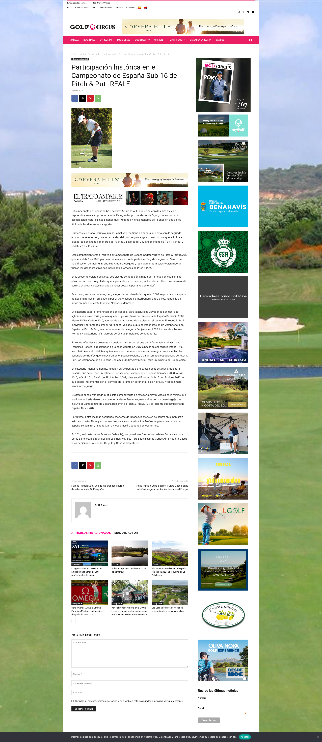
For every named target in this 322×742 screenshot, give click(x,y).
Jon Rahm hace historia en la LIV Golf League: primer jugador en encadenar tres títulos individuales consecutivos (130, 611)
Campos (116, 564)
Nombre (202, 697)
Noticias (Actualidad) (89, 54)
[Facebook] (234, 12)
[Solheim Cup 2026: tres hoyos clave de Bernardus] (130, 553)
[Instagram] (239, 12)
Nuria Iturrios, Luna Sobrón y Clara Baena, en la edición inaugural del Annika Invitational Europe (162, 487)
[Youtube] (253, 12)
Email (222, 708)
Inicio (73, 54)
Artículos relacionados (91, 532)
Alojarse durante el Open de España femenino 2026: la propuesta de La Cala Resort (169, 571)
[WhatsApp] (98, 98)
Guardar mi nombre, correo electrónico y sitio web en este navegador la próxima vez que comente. (129, 701)
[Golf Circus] (92, 27)
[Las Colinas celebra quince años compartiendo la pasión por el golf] (170, 592)
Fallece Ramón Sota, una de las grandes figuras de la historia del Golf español (97, 487)
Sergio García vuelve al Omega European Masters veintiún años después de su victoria (86, 611)
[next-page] (79, 621)
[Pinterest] (90, 98)
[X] (244, 12)
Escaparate (77, 564)
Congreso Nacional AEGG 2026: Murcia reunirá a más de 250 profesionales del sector (86, 571)
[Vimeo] (248, 12)
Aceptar (245, 736)
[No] (317, 737)
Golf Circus (102, 505)
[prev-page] (73, 621)
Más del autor (126, 532)
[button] (251, 40)
